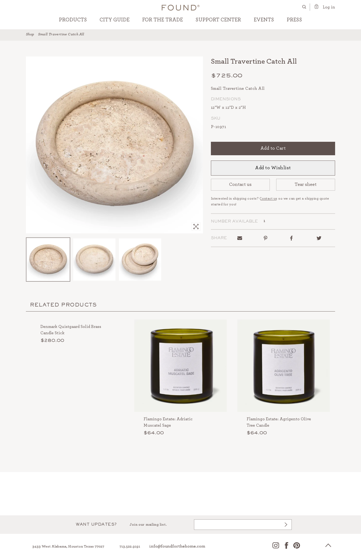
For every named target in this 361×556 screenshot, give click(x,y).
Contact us (240, 184)
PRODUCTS (73, 19)
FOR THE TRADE (162, 19)
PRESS (294, 19)
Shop (30, 34)
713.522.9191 (129, 546)
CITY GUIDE (114, 19)
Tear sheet (306, 184)
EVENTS (264, 19)
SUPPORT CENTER (218, 19)
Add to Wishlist (273, 168)
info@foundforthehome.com (177, 546)
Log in (329, 7)
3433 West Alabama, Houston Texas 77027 (68, 546)
